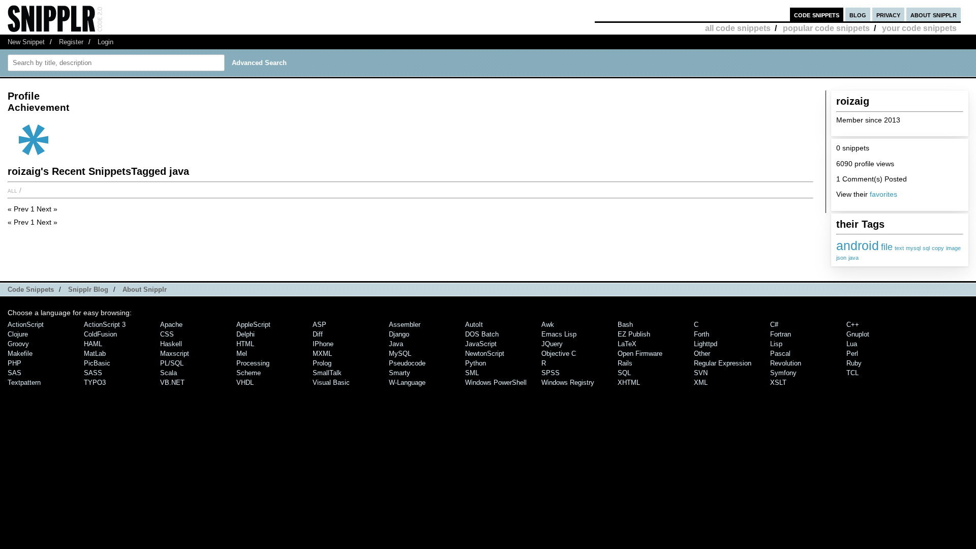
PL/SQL (172, 363)
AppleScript (253, 324)
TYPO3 (95, 382)
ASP (319, 324)
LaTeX (627, 344)
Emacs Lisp (558, 334)
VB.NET (172, 382)
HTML (245, 344)
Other (702, 353)
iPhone (323, 344)
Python (475, 363)
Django (399, 334)
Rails (625, 363)
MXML (322, 353)
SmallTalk (327, 373)
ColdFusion (100, 334)
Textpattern (24, 382)
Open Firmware (640, 353)
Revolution (785, 363)
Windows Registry (567, 382)
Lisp (776, 344)
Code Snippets (31, 289)
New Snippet (26, 42)
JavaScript (481, 344)
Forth (701, 334)
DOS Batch (482, 334)
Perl (852, 353)
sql (926, 248)
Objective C (558, 353)
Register (71, 42)
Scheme (248, 373)
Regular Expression (722, 363)
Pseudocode (407, 363)
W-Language (407, 382)
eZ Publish (634, 334)
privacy (888, 14)
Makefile (20, 353)
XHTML (629, 382)
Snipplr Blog (88, 289)
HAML (93, 344)
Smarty (399, 373)
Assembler (404, 324)
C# (774, 324)
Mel (241, 353)
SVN (701, 373)
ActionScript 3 (105, 324)
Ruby (854, 363)
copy (938, 248)
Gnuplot (857, 334)
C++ (852, 324)
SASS (93, 373)
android (857, 245)
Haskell (171, 344)
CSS (167, 334)
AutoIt (474, 324)
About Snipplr (145, 289)
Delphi (245, 334)
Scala (168, 373)
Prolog (322, 363)
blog (857, 14)
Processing (252, 363)
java (853, 258)
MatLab (95, 353)
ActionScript (26, 324)
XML (701, 382)
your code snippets (919, 28)
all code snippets (738, 28)
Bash (625, 324)
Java (396, 344)
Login (105, 42)
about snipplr (933, 14)
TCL (852, 373)
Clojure (18, 334)
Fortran (780, 334)
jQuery (552, 344)
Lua (851, 344)
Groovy (18, 344)
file (887, 247)
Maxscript (174, 353)
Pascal (780, 353)
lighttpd (705, 344)
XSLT (778, 382)
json (841, 258)
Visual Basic (331, 382)
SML (472, 373)
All (12, 190)
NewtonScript (484, 353)
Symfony (783, 373)
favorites (883, 194)
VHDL (245, 382)
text (899, 248)
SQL (624, 373)
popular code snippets (826, 28)
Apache (171, 324)
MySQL (400, 353)
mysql (913, 248)
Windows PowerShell (496, 382)
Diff (318, 334)
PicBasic (97, 363)
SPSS (550, 373)
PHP (14, 363)
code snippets (816, 14)
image (953, 248)
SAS (14, 373)
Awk (547, 324)
